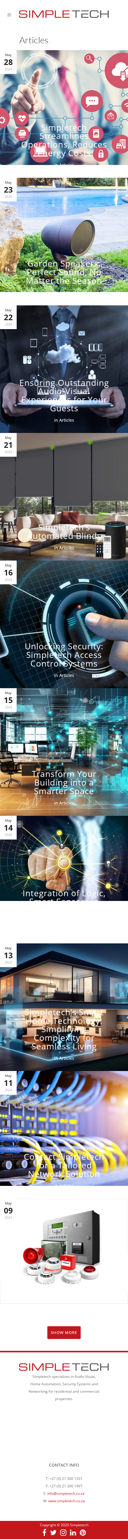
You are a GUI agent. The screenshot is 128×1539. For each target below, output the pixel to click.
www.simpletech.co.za (66, 1500)
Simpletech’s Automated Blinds (64, 531)
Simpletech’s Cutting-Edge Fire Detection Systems (64, 1292)
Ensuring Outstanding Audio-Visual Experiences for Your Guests (64, 395)
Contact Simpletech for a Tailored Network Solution (64, 1165)
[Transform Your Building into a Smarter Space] (64, 752)
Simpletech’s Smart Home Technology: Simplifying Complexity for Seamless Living (64, 1028)
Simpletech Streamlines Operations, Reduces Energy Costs (64, 140)
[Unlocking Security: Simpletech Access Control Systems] (64, 624)
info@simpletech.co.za (66, 1493)
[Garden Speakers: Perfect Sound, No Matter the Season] (64, 241)
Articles (66, 165)
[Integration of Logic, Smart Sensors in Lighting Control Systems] (64, 879)
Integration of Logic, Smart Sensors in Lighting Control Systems (64, 905)
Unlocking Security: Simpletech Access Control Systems (64, 654)
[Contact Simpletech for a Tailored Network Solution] (64, 1135)
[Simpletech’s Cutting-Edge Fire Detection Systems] (64, 1262)
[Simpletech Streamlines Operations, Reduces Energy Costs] (64, 114)
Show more (64, 1332)
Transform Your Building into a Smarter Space (64, 782)
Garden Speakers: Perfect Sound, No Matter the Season (64, 272)
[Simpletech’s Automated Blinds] (64, 497)
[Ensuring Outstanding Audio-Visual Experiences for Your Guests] (64, 369)
